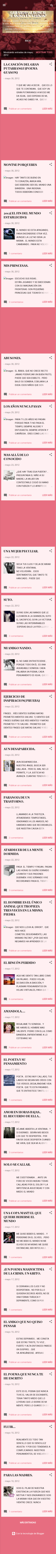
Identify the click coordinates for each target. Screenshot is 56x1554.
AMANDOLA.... (14, 1011)
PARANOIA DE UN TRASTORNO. (17, 799)
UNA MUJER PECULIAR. (21, 551)
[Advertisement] (28, 137)
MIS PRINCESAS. (16, 265)
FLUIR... (10, 1427)
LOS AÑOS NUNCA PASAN (22, 406)
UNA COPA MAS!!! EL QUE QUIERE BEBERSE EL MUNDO (22, 1217)
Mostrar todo (44, 52)
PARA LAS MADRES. (18, 1475)
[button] (50, 64)
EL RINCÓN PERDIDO (20, 963)
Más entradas (28, 1522)
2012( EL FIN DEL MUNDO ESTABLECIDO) (22, 215)
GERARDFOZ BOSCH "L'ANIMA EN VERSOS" (28, 14)
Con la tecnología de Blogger (29, 1533)
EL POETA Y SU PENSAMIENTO (15, 1061)
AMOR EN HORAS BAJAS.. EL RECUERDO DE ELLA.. (22, 1114)
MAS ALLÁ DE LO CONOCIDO (16, 457)
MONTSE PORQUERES (20, 165)
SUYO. (8, 600)
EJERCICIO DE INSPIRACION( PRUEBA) (22, 698)
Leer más (47, 108)
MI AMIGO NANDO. (18, 648)
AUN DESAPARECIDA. (19, 749)
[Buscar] (52, 6)
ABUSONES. (12, 358)
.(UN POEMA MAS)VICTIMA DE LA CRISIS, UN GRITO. (24, 1271)
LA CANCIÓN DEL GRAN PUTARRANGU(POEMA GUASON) (21, 68)
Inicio (28, 40)
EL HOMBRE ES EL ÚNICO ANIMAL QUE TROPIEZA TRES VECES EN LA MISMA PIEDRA (23, 908)
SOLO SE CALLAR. (17, 1164)
